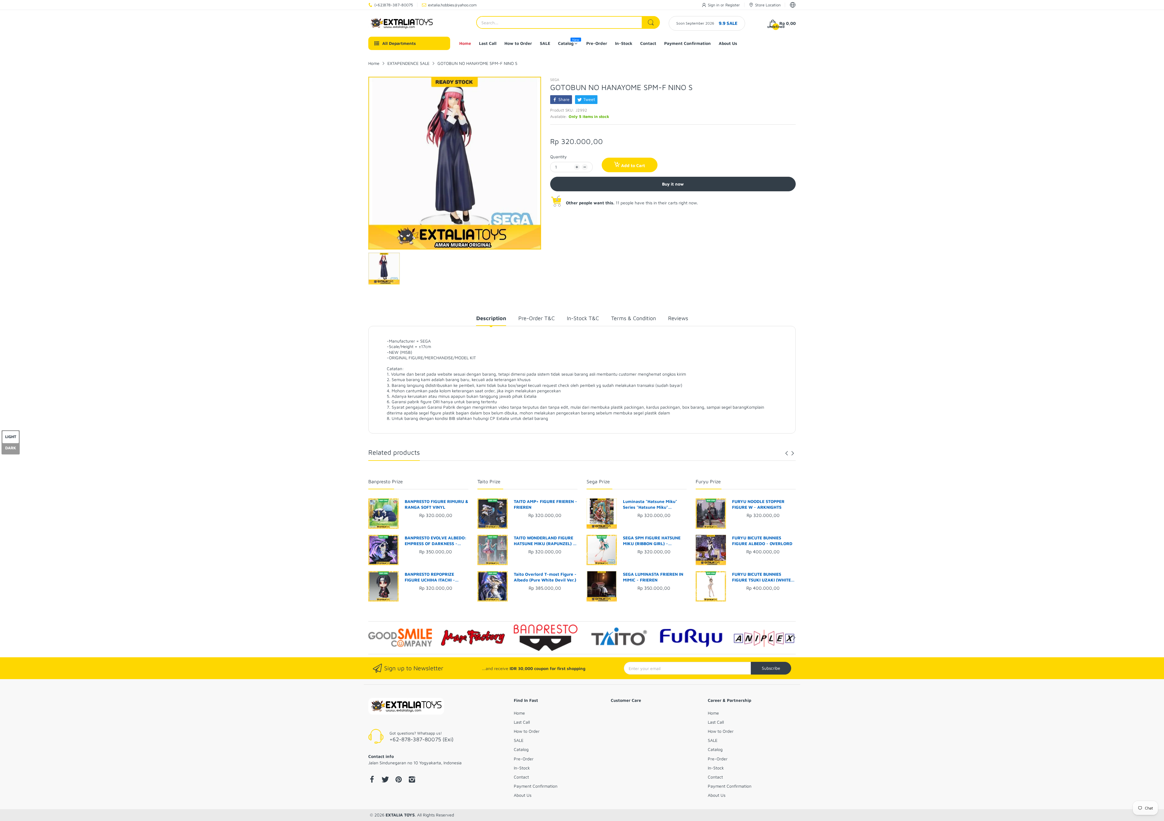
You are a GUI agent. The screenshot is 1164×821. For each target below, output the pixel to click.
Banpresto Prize (385, 481)
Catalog (521, 749)
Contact (521, 776)
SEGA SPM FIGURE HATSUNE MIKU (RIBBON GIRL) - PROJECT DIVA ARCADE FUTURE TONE (652, 541)
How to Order (527, 731)
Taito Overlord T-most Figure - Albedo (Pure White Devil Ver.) (545, 577)
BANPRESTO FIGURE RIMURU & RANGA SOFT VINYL (436, 504)
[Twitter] (385, 780)
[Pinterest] (398, 780)
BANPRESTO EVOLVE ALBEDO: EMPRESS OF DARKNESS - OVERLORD (436, 541)
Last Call (522, 722)
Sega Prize (598, 481)
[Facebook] (372, 780)
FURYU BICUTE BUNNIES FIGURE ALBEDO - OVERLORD (762, 540)
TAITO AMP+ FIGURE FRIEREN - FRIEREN (545, 504)
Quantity (558, 156)
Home (519, 712)
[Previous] (793, 453)
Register (732, 4)
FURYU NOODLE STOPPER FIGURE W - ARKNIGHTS (758, 504)
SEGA (554, 79)
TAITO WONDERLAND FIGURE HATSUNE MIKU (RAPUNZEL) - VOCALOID (544, 541)
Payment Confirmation (535, 786)
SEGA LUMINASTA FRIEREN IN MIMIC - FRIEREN (653, 577)
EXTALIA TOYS (400, 814)
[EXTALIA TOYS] (401, 23)
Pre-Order (524, 758)
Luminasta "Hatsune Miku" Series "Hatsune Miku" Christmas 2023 (650, 504)
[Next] (787, 453)
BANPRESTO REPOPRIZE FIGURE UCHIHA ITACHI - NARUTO (430, 577)
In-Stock (522, 767)
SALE (518, 740)
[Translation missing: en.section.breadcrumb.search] (651, 22)
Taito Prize (488, 481)
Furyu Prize (708, 481)
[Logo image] (400, 637)
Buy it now (673, 183)
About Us (522, 795)
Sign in (714, 4)
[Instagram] (412, 780)
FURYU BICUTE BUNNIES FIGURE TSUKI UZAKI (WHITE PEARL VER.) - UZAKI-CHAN (761, 577)
